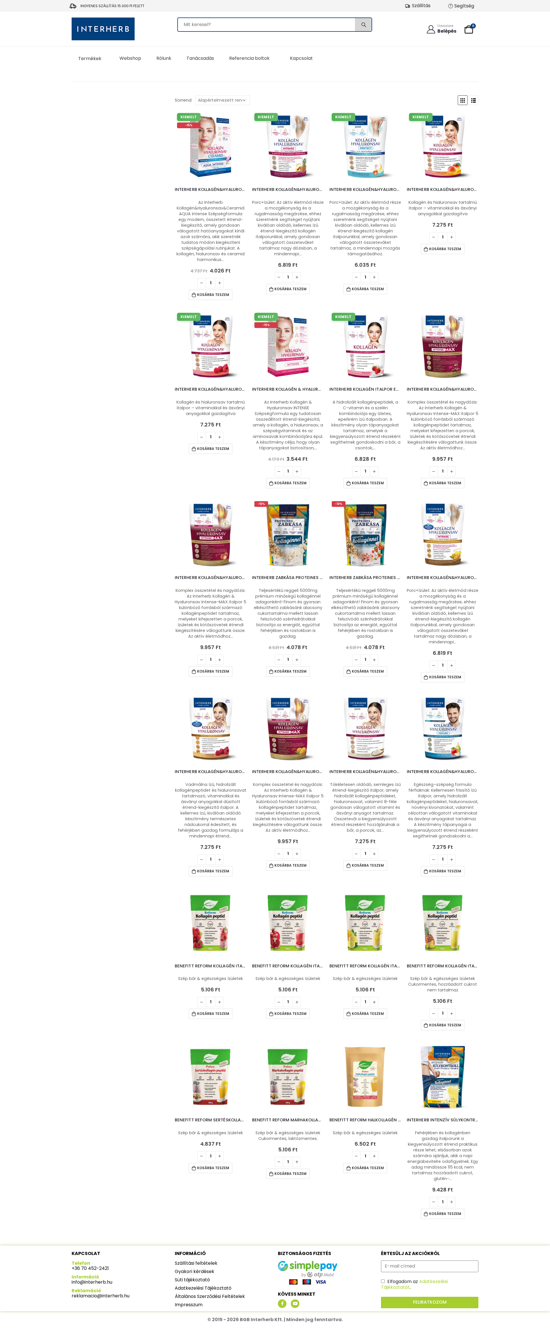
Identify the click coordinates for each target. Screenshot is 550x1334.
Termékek (89, 58)
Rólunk (163, 58)
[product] (442, 346)
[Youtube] (295, 1303)
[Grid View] (462, 100)
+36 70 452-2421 (90, 1268)
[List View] (473, 100)
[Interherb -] (103, 28)
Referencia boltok (249, 58)
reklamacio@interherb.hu (100, 1296)
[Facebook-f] (282, 1303)
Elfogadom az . (414, 1284)
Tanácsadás (200, 58)
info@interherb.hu (92, 1282)
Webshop (130, 58)
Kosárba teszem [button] (213, 294)
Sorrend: (183, 100)
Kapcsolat (301, 58)
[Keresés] (363, 24)
